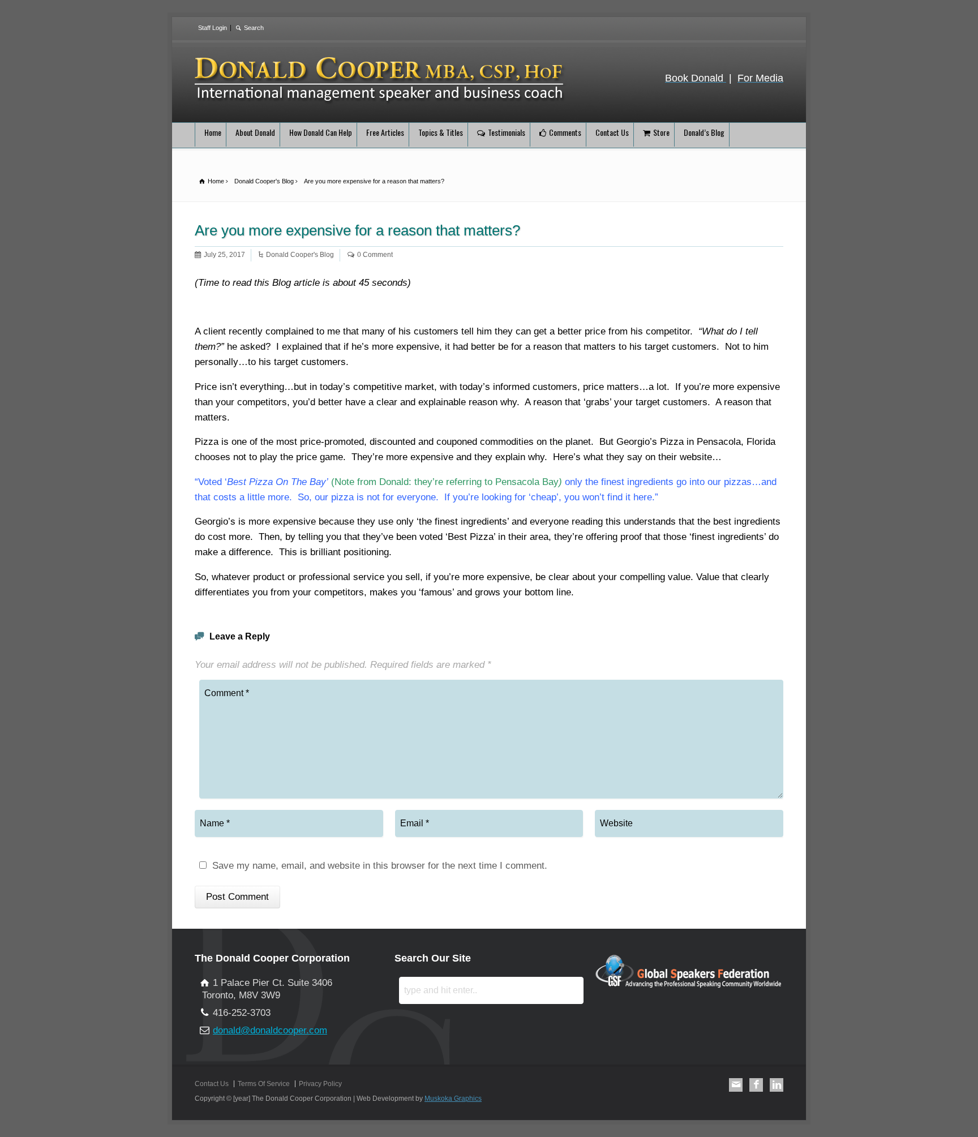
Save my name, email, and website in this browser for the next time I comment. (379, 866)
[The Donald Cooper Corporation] (381, 102)
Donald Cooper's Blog (300, 255)
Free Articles (385, 132)
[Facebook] (756, 1085)
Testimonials (506, 132)
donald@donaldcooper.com (270, 1030)
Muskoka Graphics (453, 1098)
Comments (565, 132)
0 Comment (375, 255)
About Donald (255, 132)
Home (212, 132)
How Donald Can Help (320, 132)
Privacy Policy (320, 1084)
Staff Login (212, 27)
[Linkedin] (776, 1085)
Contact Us (612, 132)
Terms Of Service (264, 1084)
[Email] (736, 1085)
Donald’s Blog (704, 132)
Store (661, 132)
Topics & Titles (440, 132)
